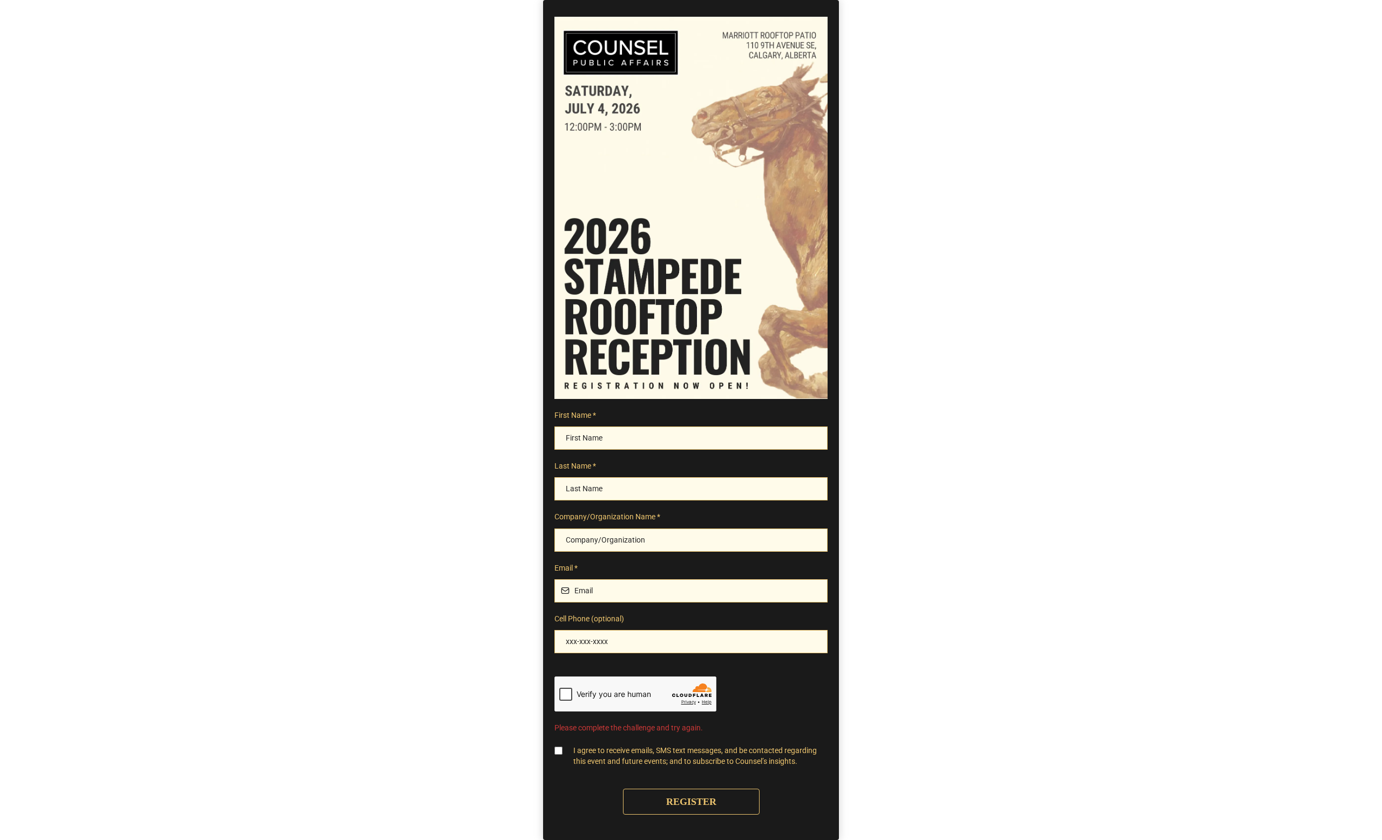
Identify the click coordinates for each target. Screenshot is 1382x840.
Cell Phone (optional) (589, 618)
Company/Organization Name (607, 516)
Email (566, 568)
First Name (575, 415)
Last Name (575, 466)
